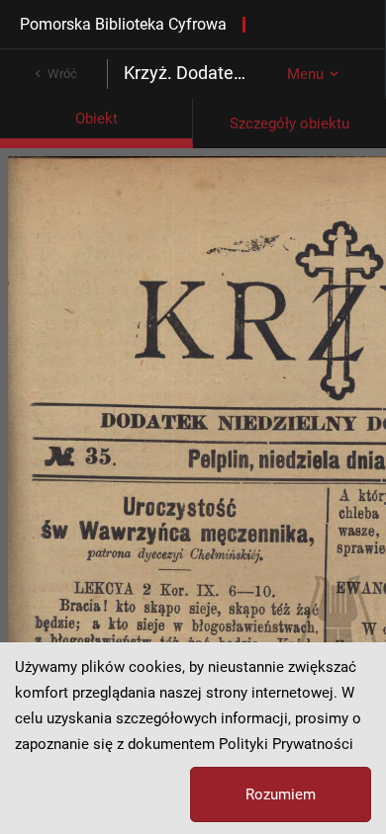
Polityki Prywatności (286, 744)
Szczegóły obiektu (289, 123)
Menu (305, 74)
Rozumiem (280, 794)
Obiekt (96, 118)
